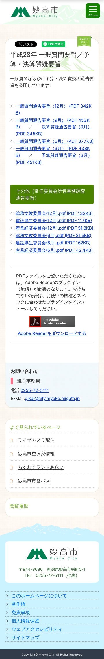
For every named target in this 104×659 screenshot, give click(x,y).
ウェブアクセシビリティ (37, 629)
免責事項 (21, 612)
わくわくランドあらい (41, 467)
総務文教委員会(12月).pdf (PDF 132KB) (54, 213)
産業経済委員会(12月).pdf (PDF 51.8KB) (54, 228)
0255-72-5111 (35, 390)
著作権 (18, 604)
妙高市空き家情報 (36, 454)
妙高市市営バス (34, 481)
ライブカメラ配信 (36, 440)
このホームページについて (39, 595)
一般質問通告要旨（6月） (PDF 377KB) (55, 141)
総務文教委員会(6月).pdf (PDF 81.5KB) (53, 235)
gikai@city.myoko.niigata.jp (52, 398)
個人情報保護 (25, 621)
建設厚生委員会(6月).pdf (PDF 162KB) (53, 242)
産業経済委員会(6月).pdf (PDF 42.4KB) (54, 250)
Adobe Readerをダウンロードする (52, 333)
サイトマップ (25, 637)
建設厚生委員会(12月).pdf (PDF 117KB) (54, 220)
